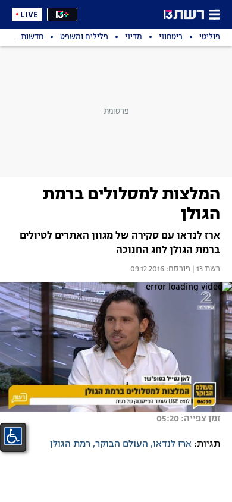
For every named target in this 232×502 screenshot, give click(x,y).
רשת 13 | (205, 269)
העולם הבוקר (121, 444)
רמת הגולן (70, 444)
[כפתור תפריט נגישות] (13, 436)
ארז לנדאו (172, 444)
